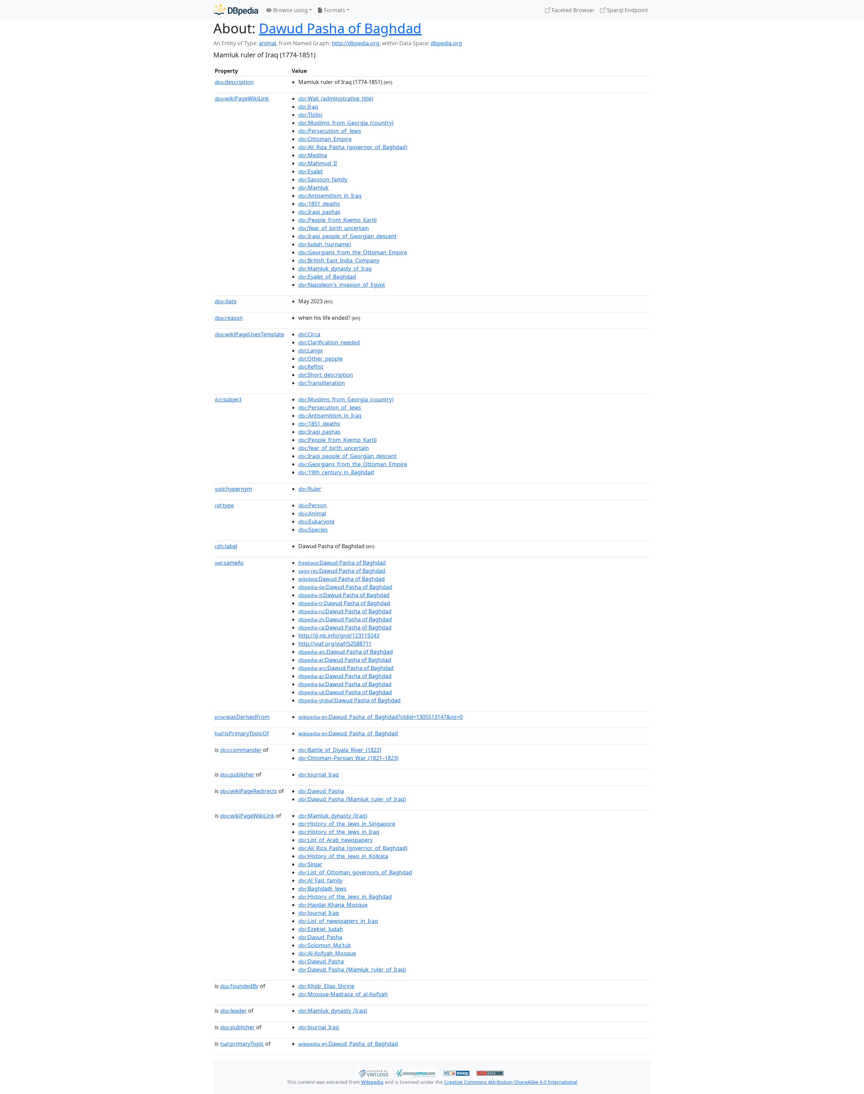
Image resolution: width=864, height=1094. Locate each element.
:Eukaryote (316, 521)
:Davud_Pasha (320, 937)
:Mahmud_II (317, 163)
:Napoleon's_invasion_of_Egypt (341, 284)
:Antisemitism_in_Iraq (329, 195)
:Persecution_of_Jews (329, 131)
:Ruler (309, 489)
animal (267, 43)
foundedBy (239, 986)
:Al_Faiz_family (320, 880)
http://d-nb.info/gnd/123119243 (338, 635)
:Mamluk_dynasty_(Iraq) (332, 815)
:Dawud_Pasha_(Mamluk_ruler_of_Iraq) (352, 799)
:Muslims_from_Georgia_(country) (346, 123)
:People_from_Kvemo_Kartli (337, 220)
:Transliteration (321, 383)
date (226, 301)
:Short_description (325, 374)
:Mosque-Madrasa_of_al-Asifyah (343, 994)
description (234, 82)
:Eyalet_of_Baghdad (327, 276)
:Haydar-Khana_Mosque (333, 904)
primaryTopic (242, 1043)
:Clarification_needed (329, 342)
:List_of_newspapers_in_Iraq (338, 921)
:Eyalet (310, 171)
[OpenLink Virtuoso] (373, 1072)
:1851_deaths (319, 203)
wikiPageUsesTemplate (249, 334)
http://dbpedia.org (355, 43)
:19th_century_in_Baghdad (336, 472)
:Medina (312, 155)
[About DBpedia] (235, 10)
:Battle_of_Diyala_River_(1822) (339, 750)
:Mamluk (313, 187)
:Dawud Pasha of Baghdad (342, 562)
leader (233, 1010)
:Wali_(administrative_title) (335, 98)
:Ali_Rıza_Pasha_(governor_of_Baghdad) (352, 147)
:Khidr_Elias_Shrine (326, 986)
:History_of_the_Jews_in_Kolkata (343, 856)
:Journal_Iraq (318, 774)
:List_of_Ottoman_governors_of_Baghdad (355, 872)
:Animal (312, 513)
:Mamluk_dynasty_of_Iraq (335, 268)
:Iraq (308, 106)
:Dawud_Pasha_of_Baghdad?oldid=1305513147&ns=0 (380, 717)
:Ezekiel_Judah (320, 929)
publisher (237, 774)
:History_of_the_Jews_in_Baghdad (345, 896)
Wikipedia (372, 1082)
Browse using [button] (290, 10)
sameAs (229, 562)
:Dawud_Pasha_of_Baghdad (348, 733)
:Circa (309, 334)
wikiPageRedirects (248, 791)
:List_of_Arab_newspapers (335, 840)
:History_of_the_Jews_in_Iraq (338, 832)
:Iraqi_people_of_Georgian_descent (347, 236)
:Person (312, 505)
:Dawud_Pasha (321, 791)
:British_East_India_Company (338, 260)
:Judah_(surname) (324, 244)
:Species (313, 529)
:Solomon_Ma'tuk (324, 945)
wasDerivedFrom (242, 717)
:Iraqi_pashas (319, 212)
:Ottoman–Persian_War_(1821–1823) (348, 758)
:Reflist (310, 366)
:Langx (310, 350)
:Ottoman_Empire (325, 139)
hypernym (233, 489)
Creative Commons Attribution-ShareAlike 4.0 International (510, 1082)
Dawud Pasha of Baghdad (340, 28)
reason (229, 317)
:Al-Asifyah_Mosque (327, 953)
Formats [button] (334, 10)
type (224, 505)
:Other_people (320, 358)
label (226, 546)
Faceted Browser (572, 10)
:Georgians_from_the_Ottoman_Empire (352, 252)
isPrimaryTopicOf (242, 733)
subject (228, 399)
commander (241, 750)
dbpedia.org (446, 43)
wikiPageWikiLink (242, 98)
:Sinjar (310, 864)
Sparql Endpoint (626, 10)
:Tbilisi (310, 114)
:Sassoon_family (322, 179)
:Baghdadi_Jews (322, 888)
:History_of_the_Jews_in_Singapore (346, 823)
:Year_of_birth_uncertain (333, 228)
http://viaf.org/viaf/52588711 (335, 643)
